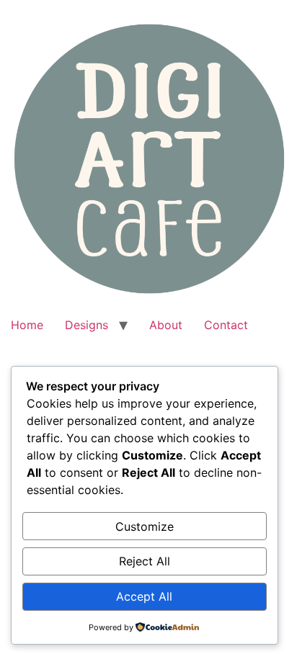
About (165, 325)
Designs (86, 325)
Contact (226, 325)
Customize (144, 526)
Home (27, 325)
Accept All (144, 596)
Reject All (144, 561)
